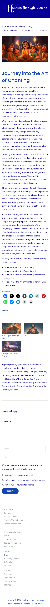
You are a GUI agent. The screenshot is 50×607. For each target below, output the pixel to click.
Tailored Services (11, 516)
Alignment (11, 364)
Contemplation (9, 372)
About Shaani (10, 539)
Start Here (8, 509)
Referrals (8, 562)
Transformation (40, 386)
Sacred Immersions (12, 523)
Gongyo (33, 372)
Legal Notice (9, 577)
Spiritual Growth (9, 386)
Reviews (7, 565)
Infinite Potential (27, 375)
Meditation (7, 379)
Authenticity (35, 364)
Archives (7, 570)
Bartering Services (12, 558)
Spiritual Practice (24, 386)
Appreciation (23, 364)
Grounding (6, 375)
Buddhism (6, 368)
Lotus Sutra (40, 375)
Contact (7, 551)
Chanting (16, 368)
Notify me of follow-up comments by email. (25, 480)
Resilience (16, 382)
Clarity (24, 368)
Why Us (7, 535)
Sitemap (7, 585)
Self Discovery (28, 382)
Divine (19, 372)
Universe (5, 389)
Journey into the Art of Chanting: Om (21, 271)
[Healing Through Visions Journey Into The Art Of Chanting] (25, 49)
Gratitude (42, 372)
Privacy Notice (10, 581)
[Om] (33, 328)
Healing (15, 375)
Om (25, 335)
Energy (26, 372)
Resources (8, 546)
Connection (33, 368)
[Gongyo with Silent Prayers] (11, 346)
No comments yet (39, 30)
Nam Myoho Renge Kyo (22, 379)
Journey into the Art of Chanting (19, 267)
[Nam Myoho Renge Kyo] (11, 328)
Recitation (6, 382)
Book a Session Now (12, 532)
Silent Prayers (41, 382)
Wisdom (14, 389)
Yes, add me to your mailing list (18, 475)
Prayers (37, 379)
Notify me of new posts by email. (19, 485)
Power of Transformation (15, 520)
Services (7, 513)
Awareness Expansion (19, 30)
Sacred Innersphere (12, 543)
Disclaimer (8, 574)
